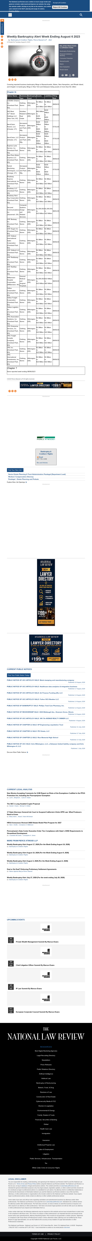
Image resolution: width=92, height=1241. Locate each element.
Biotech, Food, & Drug (46, 1087)
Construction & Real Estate (46, 1097)
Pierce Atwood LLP (40, 40)
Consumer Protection (66, 58)
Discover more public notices (16, 752)
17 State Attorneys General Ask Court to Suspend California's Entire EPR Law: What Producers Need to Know (44, 813)
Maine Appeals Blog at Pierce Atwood (20, 871)
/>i (73, 75)
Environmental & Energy (46, 1110)
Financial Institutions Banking (66, 54)
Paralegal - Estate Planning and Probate (23, 479)
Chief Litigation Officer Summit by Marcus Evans (35, 965)
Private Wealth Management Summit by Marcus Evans (37, 942)
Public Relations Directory (46, 1069)
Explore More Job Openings (16, 482)
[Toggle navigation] (10, 14)
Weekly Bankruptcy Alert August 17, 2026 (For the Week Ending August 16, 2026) (38, 844)
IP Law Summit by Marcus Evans (29, 988)
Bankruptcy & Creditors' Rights (22, 40)
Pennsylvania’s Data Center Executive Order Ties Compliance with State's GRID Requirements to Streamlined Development (45, 832)
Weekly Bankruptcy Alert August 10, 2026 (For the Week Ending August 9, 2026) (38, 853)
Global (46, 1124)
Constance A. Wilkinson (26, 825)
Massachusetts (64, 61)
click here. (67, 1227)
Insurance (46, 1140)
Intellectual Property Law (46, 1145)
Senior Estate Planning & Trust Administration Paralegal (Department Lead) (37, 474)
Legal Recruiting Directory (46, 1055)
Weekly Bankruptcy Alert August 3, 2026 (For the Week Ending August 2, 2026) (37, 861)
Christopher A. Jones (29, 835)
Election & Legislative (46, 1106)
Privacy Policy (32, 1184)
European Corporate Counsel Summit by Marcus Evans (38, 1012)
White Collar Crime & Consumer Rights (46, 1168)
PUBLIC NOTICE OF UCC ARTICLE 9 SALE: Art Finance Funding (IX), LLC (35, 693)
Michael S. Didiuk (25, 806)
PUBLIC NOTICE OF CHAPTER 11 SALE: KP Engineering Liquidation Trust (35, 725)
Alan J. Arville (13, 825)
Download (70, 75)
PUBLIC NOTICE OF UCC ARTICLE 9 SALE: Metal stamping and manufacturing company (40, 680)
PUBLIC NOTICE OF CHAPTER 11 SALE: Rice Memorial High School (32, 737)
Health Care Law (46, 1129)
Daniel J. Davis (14, 806)
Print (63, 75)
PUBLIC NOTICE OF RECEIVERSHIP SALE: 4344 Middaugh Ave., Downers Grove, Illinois (40, 712)
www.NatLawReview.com (69, 1186)
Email (41, 457)
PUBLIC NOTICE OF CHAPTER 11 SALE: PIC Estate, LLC (28, 731)
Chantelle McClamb (15, 835)
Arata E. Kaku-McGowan (25, 816)
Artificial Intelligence (46, 1074)
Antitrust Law (46, 1078)
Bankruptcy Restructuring (67, 51)
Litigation (46, 1154)
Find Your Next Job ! (15, 470)
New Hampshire (65, 67)
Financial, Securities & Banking (46, 1120)
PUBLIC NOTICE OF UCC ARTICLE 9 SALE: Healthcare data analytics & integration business (42, 686)
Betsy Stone (13, 816)
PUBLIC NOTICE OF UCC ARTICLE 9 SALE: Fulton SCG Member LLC (33, 699)
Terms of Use (21, 1184)
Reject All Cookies (60, 7)
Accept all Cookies (59, 3)
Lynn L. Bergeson (14, 797)
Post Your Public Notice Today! (19, 675)
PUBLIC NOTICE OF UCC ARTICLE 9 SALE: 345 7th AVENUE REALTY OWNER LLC (38, 718)
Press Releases (46, 1065)
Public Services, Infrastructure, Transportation (46, 1158)
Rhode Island (64, 69)
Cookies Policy (14, 11)
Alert (50, 40)
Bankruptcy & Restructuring (46, 1083)
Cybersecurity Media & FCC (46, 1101)
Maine (62, 64)
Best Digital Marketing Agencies (46, 1051)
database (24, 1186)
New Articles (2, 28)
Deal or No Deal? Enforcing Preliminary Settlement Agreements (32, 869)
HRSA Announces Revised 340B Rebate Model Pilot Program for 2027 (34, 823)
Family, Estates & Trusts (46, 1115)
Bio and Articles (42, 463)
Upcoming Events (16, 920)
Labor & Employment (46, 1149)
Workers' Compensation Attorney (21, 477)
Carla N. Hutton (26, 797)
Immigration (46, 1133)
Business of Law (46, 1092)
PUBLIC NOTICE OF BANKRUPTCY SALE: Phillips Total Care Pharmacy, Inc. (35, 706)
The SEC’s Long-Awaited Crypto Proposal (23, 804)
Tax (46, 1163)
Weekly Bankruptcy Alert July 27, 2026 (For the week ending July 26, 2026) (36, 877)
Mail (67, 75)
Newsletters (46, 1060)
